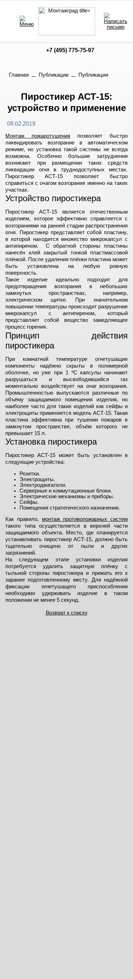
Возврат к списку (67, 613)
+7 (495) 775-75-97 (70, 50)
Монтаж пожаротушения (37, 136)
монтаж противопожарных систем (85, 519)
